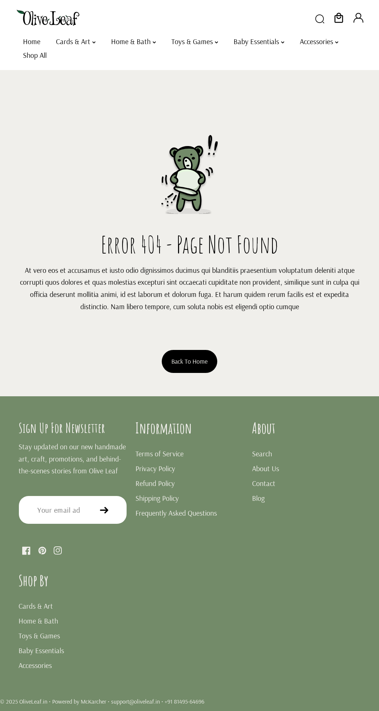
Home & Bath (38, 620)
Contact (263, 483)
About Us (265, 468)
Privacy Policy (155, 468)
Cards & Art (36, 606)
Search (262, 453)
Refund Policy (155, 483)
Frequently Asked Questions (176, 512)
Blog (258, 498)
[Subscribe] (104, 510)
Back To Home (189, 361)
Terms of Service (159, 453)
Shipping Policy (157, 498)
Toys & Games (39, 635)
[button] (338, 18)
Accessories (35, 665)
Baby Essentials (41, 650)
